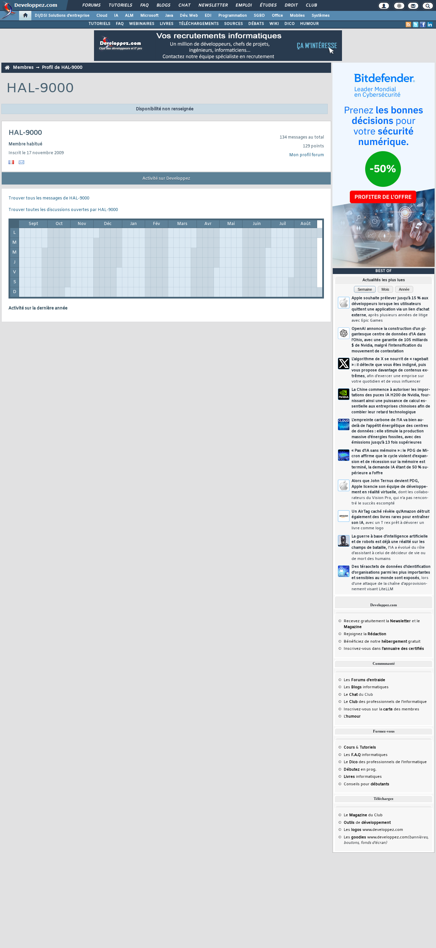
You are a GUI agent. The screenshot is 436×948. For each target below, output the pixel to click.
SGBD (259, 15)
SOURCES (233, 23)
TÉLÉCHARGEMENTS (199, 23)
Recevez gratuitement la (377, 621)
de (367, 822)
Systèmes (321, 15)
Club (311, 5)
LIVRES (166, 23)
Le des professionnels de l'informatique (385, 702)
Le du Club (363, 815)
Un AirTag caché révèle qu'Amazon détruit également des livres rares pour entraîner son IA (391, 520)
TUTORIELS (99, 23)
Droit (291, 5)
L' (352, 716)
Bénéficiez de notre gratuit (382, 641)
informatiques (363, 776)
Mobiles (297, 15)
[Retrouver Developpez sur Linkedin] (430, 24)
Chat (184, 5)
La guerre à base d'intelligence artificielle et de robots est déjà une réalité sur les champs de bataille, (390, 547)
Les (364, 680)
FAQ (144, 5)
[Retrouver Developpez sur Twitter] (415, 24)
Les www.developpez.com (373, 830)
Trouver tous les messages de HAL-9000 (49, 198)
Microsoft (149, 15)
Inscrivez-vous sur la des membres (381, 709)
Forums (91, 5)
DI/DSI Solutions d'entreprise (62, 15)
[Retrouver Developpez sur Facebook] (422, 24)
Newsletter (213, 5)
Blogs (163, 5)
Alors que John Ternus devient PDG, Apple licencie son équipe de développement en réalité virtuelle (390, 492)
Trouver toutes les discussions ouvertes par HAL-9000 (63, 210)
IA (116, 15)
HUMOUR (309, 23)
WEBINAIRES (141, 23)
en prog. (360, 769)
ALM (129, 15)
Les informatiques (366, 687)
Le (351, 694)
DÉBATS (256, 23)
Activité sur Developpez (166, 178)
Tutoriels (120, 5)
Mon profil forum (306, 155)
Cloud (101, 15)
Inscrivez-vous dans (384, 648)
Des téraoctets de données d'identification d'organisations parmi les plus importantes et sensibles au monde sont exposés (391, 578)
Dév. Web (189, 15)
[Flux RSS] (408, 24)
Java (169, 15)
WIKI (274, 23)
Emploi (243, 5)
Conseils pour (366, 784)
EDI (208, 15)
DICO (289, 23)
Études (268, 5)
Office (277, 15)
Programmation (232, 15)
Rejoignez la (365, 634)
